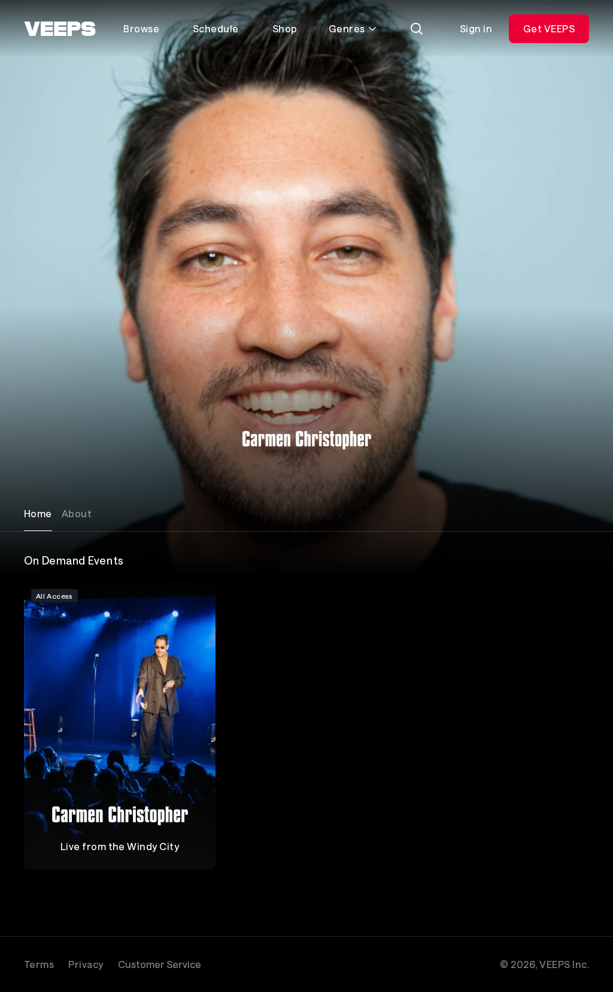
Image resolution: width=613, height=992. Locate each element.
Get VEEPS (549, 28)
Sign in (476, 28)
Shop (285, 28)
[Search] (416, 28)
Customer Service (159, 964)
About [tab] (77, 513)
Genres (347, 28)
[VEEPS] (60, 29)
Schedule (216, 28)
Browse (141, 28)
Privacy (85, 964)
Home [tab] (38, 513)
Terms (39, 964)
